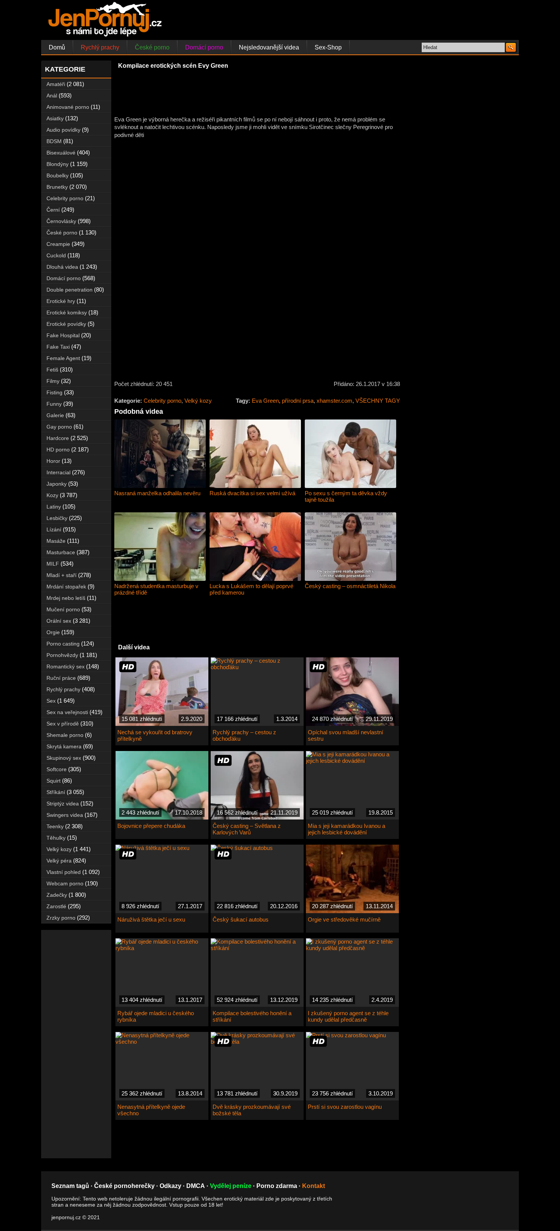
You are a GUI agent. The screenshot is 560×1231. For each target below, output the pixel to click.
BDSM (54, 141)
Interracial (58, 472)
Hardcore (57, 438)
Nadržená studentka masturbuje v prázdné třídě (156, 589)
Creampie (58, 244)
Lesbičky (56, 518)
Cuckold (56, 255)
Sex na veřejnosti (67, 712)
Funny (54, 404)
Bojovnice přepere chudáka (151, 826)
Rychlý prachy (100, 47)
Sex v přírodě (62, 724)
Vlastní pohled (63, 872)
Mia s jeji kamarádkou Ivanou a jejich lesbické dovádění (346, 829)
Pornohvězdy (62, 655)
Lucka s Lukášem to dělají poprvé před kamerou (251, 589)
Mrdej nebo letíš (65, 598)
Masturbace (60, 552)
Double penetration (69, 290)
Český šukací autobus (241, 919)
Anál (51, 95)
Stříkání (55, 792)
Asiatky (55, 118)
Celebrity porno (162, 400)
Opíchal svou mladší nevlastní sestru (345, 735)
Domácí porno (204, 47)
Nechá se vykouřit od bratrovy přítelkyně (154, 735)
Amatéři (55, 84)
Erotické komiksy (66, 312)
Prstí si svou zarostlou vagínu (345, 1106)
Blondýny (57, 164)
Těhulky (56, 838)
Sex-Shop (328, 47)
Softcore (56, 769)
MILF (52, 564)
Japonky (56, 484)
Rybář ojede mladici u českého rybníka (155, 1016)
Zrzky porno (60, 918)
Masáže (56, 541)
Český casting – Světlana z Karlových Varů (247, 829)
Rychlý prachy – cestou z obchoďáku (244, 735)
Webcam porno (64, 883)
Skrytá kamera (64, 746)
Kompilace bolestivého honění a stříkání (252, 1016)
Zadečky (56, 895)
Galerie (55, 415)
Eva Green (265, 400)
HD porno (58, 449)
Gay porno (59, 427)
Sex (51, 701)
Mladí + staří (61, 575)
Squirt (53, 781)
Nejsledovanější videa (269, 47)
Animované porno (67, 107)
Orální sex (58, 621)
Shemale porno (64, 735)
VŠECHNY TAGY (377, 400)
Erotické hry (60, 301)
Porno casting (63, 644)
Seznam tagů (70, 1186)
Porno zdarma (276, 1186)
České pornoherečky (124, 1186)
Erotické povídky (66, 324)
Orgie (53, 632)
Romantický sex (65, 666)
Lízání (53, 529)
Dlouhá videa (62, 267)
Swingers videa (64, 815)
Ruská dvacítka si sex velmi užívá (252, 493)
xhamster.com (334, 400)
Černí (53, 210)
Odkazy (170, 1186)
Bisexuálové (60, 153)
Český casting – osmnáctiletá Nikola (350, 586)
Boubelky (57, 175)
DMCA (195, 1186)
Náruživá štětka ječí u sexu (151, 919)
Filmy (52, 381)
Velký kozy (198, 400)
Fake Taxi (58, 347)
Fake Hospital (63, 335)
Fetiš (52, 370)
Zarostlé (56, 906)
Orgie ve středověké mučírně (344, 919)
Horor (53, 461)
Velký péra (59, 861)
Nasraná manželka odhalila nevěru (157, 493)
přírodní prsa (298, 400)
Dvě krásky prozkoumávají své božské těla (252, 1109)
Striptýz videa (62, 803)
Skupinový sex (63, 758)
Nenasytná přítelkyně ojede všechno (151, 1109)
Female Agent (63, 358)
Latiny (53, 507)
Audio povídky (63, 130)
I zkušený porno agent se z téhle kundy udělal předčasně (348, 1016)
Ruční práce (61, 678)
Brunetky (57, 187)
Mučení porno (63, 609)
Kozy (52, 495)
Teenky (55, 826)
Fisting (54, 392)
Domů (57, 47)
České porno (152, 47)
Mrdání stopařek (66, 587)
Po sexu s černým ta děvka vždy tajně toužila (346, 496)
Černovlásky (61, 221)
